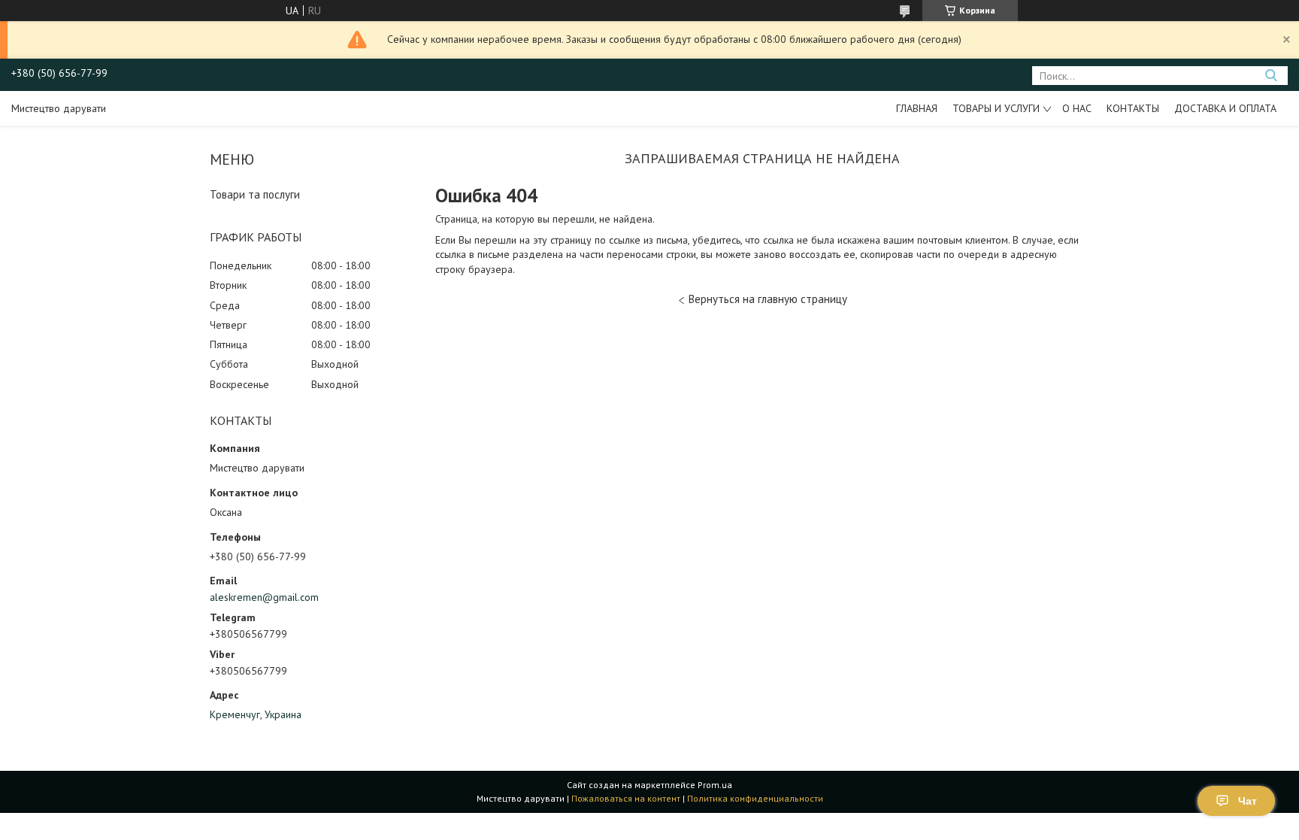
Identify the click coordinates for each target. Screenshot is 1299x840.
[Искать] (1271, 75)
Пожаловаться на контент (625, 798)
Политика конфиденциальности (755, 798)
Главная (916, 108)
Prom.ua (715, 784)
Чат (1247, 801)
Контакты (1133, 108)
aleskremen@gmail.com (264, 597)
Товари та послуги (255, 194)
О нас (1077, 108)
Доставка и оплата (1225, 108)
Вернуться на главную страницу (768, 299)
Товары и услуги (996, 108)
